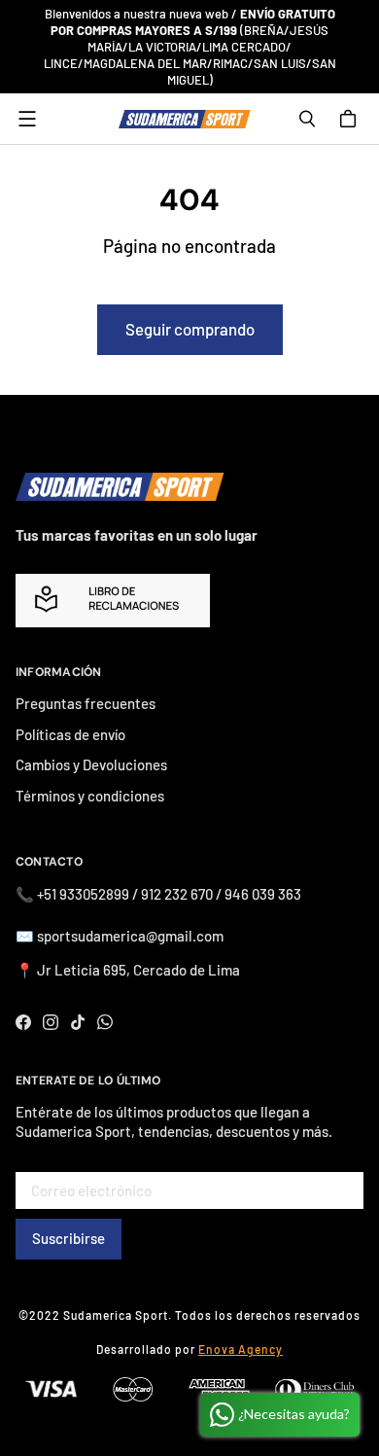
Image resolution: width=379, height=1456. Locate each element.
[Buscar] (307, 118)
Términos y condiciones (90, 795)
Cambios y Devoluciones (91, 764)
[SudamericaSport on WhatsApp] (105, 1022)
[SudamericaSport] (185, 118)
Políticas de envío (70, 734)
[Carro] (350, 118)
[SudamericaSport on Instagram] (50, 1022)
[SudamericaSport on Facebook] (23, 1022)
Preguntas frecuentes (85, 703)
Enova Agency (240, 1349)
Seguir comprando (190, 328)
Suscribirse (68, 1238)
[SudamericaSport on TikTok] (77, 1022)
